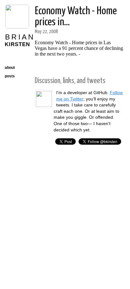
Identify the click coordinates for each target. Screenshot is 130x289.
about (10, 67)
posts (10, 76)
